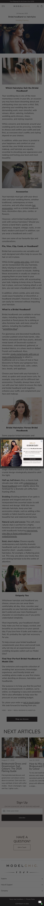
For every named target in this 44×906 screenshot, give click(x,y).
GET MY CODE (33, 459)
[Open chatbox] (39, 902)
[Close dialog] (41, 441)
